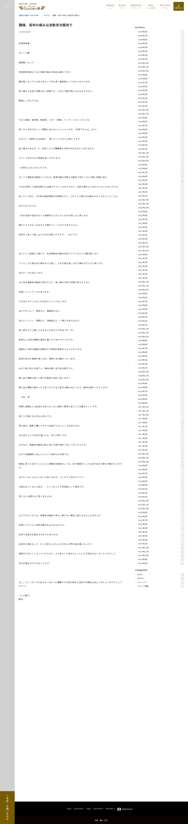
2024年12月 (160, 110)
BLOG (160, 574)
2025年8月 (160, 78)
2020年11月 (160, 285)
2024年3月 (160, 141)
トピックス (160, 582)
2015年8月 (160, 516)
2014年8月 (160, 563)
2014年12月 (160, 547)
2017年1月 (160, 450)
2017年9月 (160, 418)
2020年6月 (160, 305)
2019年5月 (160, 356)
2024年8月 (160, 121)
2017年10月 (160, 414)
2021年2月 (160, 274)
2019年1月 (160, 368)
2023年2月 (160, 192)
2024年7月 (160, 125)
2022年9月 (160, 211)
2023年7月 (160, 172)
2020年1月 (160, 325)
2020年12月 (160, 281)
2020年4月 (160, 313)
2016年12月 (160, 453)
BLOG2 (160, 578)
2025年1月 (160, 106)
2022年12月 (160, 200)
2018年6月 (160, 395)
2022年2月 (160, 239)
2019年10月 (160, 336)
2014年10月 (160, 555)
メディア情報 (160, 586)
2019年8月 (160, 344)
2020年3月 (160, 317)
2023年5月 (160, 180)
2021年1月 (160, 278)
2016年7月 (160, 473)
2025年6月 (160, 86)
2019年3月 (160, 360)
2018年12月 (160, 372)
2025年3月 (160, 98)
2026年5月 (160, 43)
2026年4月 (160, 47)
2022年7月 (160, 219)
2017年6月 (160, 430)
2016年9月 (160, 465)
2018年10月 (160, 379)
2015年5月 (160, 528)
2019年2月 (160, 364)
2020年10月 (160, 289)
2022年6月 (160, 223)
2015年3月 (160, 536)
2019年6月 (160, 352)
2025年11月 (160, 67)
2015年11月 (160, 504)
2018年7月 (160, 391)
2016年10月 (160, 461)
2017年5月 (160, 434)
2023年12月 (160, 153)
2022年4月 (160, 231)
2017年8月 (160, 422)
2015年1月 (160, 543)
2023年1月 (160, 196)
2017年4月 (160, 438)
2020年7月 (160, 301)
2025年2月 (160, 102)
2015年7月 (160, 520)
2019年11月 (160, 332)
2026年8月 (160, 31)
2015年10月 (160, 508)
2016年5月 (160, 481)
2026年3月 (160, 51)
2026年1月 (160, 59)
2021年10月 (160, 250)
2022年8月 (160, 215)
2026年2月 (160, 55)
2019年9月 (160, 340)
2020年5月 (160, 309)
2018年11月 (160, 375)
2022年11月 (160, 203)
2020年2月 (160, 321)
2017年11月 (160, 411)
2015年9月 (160, 512)
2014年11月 (160, 551)
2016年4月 (160, 485)
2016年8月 (160, 469)
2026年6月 (160, 39)
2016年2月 (160, 493)
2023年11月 (160, 156)
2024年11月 (160, 113)
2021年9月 (160, 254)
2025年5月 (160, 90)
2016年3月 (160, 489)
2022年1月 (160, 242)
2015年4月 (160, 532)
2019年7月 (160, 348)
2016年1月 (160, 497)
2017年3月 (160, 442)
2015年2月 (160, 540)
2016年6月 (160, 477)
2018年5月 (160, 399)
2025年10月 (160, 70)
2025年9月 (160, 74)
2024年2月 (160, 145)
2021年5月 (160, 262)
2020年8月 (160, 297)
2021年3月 (160, 270)
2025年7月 (160, 82)
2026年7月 (160, 35)
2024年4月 (160, 137)
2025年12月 (160, 63)
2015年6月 (160, 524)
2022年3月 (160, 235)
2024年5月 (160, 133)
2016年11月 (160, 457)
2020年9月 (160, 293)
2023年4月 (160, 184)
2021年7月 (160, 258)
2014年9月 (160, 559)
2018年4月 (160, 403)
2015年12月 (160, 500)
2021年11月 (160, 246)
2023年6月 (160, 176)
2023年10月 (160, 160)
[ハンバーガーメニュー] (7, 6)
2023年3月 (160, 188)
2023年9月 (160, 164)
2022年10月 (160, 207)
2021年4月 (160, 266)
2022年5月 (160, 227)
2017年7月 (160, 426)
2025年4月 (160, 94)
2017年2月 (160, 446)
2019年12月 (160, 328)
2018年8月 (160, 387)
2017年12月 (160, 407)
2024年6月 (160, 129)
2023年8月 (160, 168)
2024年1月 (160, 149)
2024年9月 (160, 117)
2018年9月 (160, 383)
